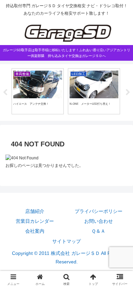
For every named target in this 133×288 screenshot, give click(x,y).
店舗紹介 (34, 211)
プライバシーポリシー (98, 211)
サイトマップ (66, 241)
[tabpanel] (38, 91)
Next (127, 92)
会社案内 (34, 231)
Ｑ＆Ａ (98, 231)
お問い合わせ (98, 221)
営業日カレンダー (35, 221)
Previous (5, 92)
